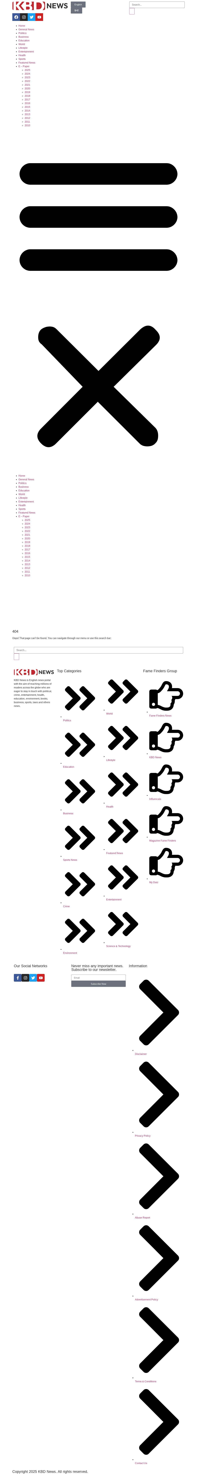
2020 (27, 88)
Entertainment (26, 51)
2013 (27, 114)
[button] (98, 300)
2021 (27, 85)
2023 (27, 77)
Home (21, 25)
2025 (27, 70)
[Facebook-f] (18, 978)
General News (26, 29)
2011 (27, 121)
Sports (22, 59)
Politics (22, 33)
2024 (27, 73)
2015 (27, 107)
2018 (27, 96)
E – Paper (23, 66)
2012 (27, 118)
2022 (27, 81)
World (21, 44)
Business (23, 37)
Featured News (26, 62)
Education (24, 40)
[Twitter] (31, 17)
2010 (27, 125)
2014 (27, 110)
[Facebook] (16, 17)
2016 (27, 103)
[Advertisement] (98, 603)
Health (22, 55)
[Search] (132, 11)
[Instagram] (24, 17)
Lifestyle (23, 48)
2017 (27, 99)
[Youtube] (39, 17)
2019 (27, 92)
